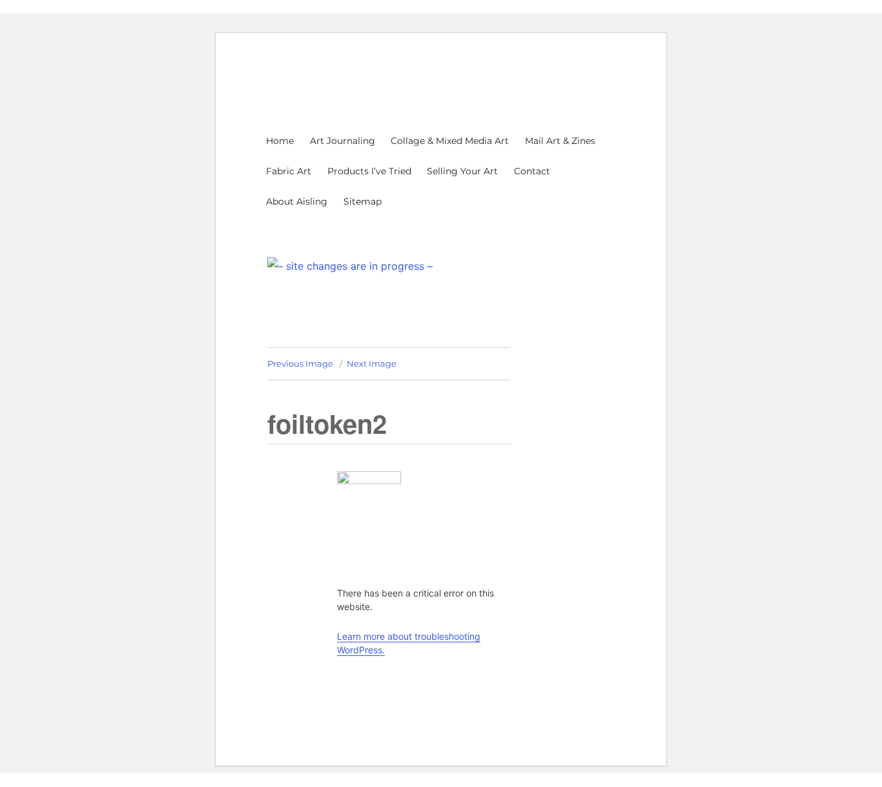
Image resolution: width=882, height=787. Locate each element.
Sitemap (363, 201)
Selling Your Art (462, 171)
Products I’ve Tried (369, 171)
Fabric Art (288, 171)
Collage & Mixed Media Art (450, 141)
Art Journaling (342, 141)
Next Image (371, 363)
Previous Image (300, 363)
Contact (532, 171)
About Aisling (296, 201)
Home (280, 141)
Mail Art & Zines (560, 141)
